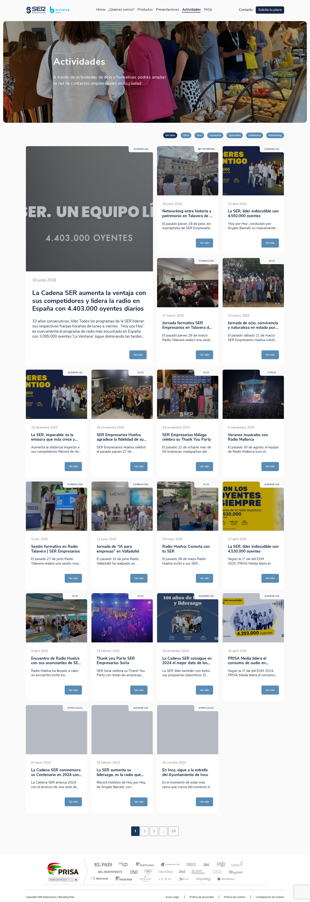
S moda (183, 878)
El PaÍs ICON (164, 878)
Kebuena (231, 872)
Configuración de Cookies (270, 897)
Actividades (191, 9)
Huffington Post (109, 872)
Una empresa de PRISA (63, 868)
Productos (145, 9)
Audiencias (254, 135)
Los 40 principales (124, 865)
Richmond (100, 878)
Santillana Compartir (170, 865)
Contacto (246, 10)
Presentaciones (167, 9)
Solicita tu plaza (270, 10)
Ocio (199, 135)
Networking (275, 135)
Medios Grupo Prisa (63, 879)
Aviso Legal (172, 897)
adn (219, 865)
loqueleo (203, 878)
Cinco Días (165, 872)
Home (100, 9)
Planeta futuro (215, 872)
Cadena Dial (182, 872)
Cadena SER (190, 865)
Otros (186, 135)
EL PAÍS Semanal (198, 872)
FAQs (208, 9)
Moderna (123, 878)
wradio (147, 872)
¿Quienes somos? (121, 9)
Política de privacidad (201, 897)
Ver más (138, 354)
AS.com (204, 865)
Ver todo (170, 135)
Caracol (236, 865)
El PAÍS (103, 865)
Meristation (225, 878)
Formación (215, 135)
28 (174, 831)
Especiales (235, 135)
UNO (134, 872)
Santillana (146, 865)
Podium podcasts (145, 878)
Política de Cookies (234, 897)
